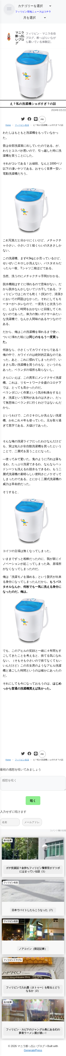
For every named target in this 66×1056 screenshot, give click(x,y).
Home (8, 125)
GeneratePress (33, 1050)
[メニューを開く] (9, 9)
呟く (33, 800)
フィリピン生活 (22, 125)
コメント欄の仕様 (58, 830)
